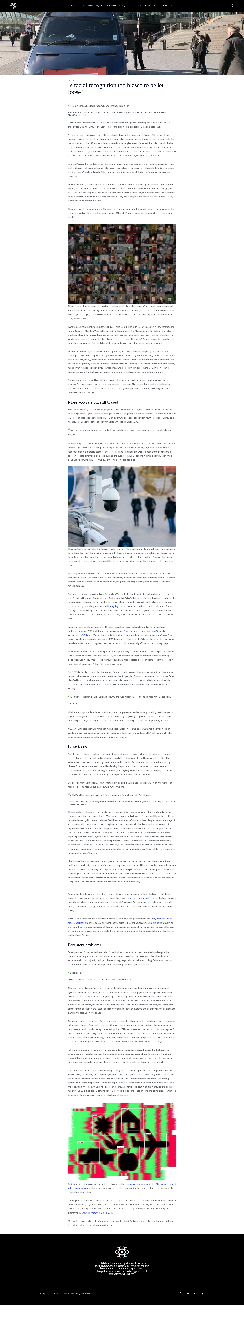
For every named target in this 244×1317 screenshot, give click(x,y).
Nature (71, 80)
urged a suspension (82, 355)
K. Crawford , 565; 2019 (95, 1212)
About (156, 6)
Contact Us (167, 6)
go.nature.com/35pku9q (79, 635)
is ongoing (113, 606)
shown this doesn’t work (137, 898)
